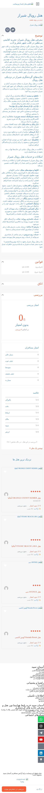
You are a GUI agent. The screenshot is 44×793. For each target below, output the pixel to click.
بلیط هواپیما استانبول (37, 677)
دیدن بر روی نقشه (36, 20)
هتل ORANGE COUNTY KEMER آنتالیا (24, 498)
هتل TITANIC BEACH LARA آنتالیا (26, 546)
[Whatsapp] (41, 719)
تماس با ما (40, 685)
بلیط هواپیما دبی (38, 678)
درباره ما (41, 686)
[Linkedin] (41, 753)
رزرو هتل (41, 699)
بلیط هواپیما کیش (38, 675)
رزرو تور (41, 701)
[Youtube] (41, 739)
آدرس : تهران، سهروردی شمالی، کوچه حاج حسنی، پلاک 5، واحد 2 (22, 710)
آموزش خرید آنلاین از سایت (35, 690)
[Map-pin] (41, 760)
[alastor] (6, 494)
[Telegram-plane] (41, 733)
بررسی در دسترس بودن (14, 789)
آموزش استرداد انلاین (37, 691)
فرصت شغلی (39, 698)
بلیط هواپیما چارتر (38, 670)
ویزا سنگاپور (40, 669)
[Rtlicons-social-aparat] (41, 746)
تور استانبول (40, 674)
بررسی (38, 294)
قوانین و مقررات (38, 688)
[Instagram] (41, 726)
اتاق (40, 283)
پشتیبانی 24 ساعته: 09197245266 (32, 713)
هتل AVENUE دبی (33, 592)
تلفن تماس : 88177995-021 (35, 711)
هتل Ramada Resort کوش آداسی (28, 637)
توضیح (39, 35)
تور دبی (41, 672)
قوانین (39, 261)
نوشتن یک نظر (37, 448)
